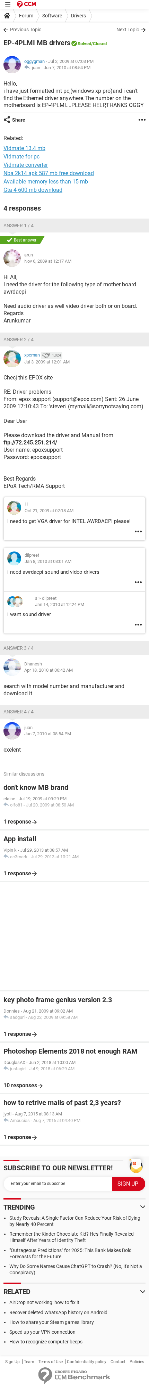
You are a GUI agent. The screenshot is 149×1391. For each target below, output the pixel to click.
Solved (84, 43)
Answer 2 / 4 (18, 339)
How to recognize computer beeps (45, 1341)
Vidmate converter (25, 165)
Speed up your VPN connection (42, 1332)
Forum (26, 15)
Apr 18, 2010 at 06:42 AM (48, 670)
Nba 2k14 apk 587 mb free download (48, 173)
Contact (118, 1361)
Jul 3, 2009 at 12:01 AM (47, 362)
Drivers (78, 15)
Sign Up (12, 1361)
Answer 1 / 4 (18, 225)
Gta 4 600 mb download (32, 190)
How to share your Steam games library (51, 1322)
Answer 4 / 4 (18, 711)
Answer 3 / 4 (18, 648)
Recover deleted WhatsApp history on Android (58, 1312)
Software (52, 15)
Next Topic (127, 29)
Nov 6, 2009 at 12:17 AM (47, 261)
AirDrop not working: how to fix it (44, 1302)
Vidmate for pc (21, 156)
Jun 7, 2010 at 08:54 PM (67, 67)
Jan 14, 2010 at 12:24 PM (59, 604)
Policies (137, 1361)
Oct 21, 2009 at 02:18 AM (49, 510)
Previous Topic (25, 29)
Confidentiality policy (86, 1361)
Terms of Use (50, 1361)
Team (29, 1361)
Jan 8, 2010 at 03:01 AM (48, 561)
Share (18, 120)
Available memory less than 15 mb (45, 181)
